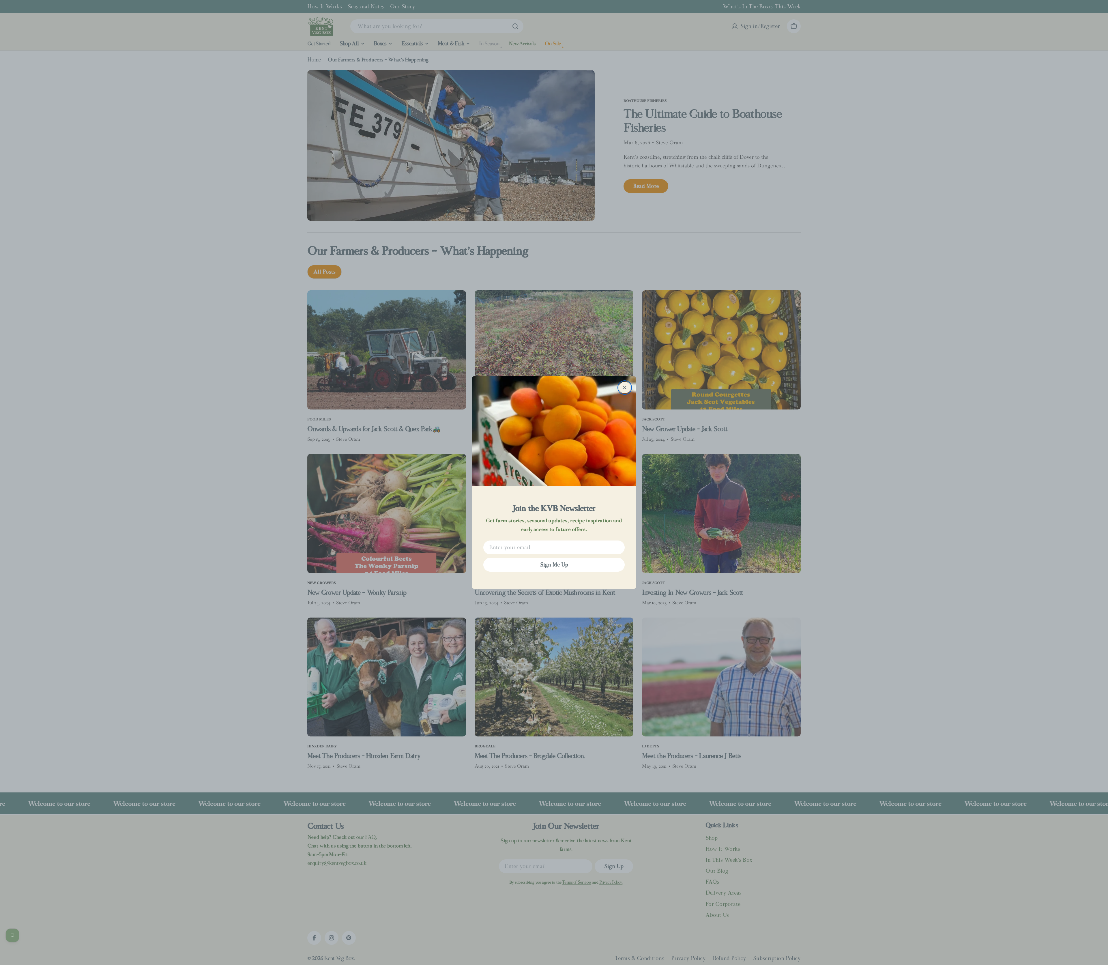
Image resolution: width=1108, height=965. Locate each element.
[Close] (624, 387)
